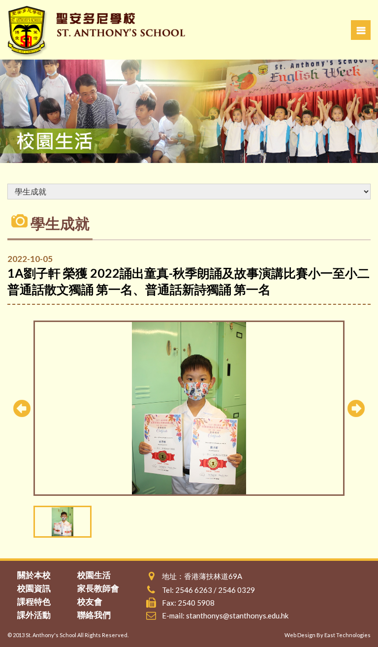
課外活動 (34, 615)
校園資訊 (34, 588)
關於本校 (34, 575)
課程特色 (34, 601)
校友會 (89, 601)
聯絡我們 (94, 615)
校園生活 (94, 575)
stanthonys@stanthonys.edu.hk (237, 615)
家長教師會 (98, 588)
